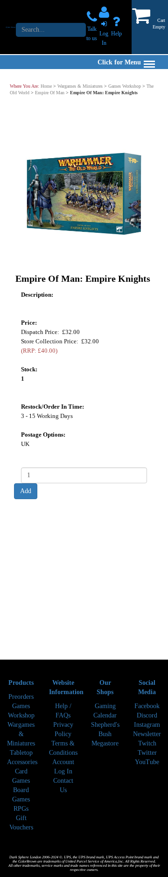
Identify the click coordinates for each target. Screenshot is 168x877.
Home (46, 86)
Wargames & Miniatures (80, 86)
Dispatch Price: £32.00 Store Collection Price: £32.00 (60, 341)
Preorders (21, 696)
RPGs (21, 808)
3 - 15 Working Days (47, 415)
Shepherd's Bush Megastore (105, 734)
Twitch (147, 743)
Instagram (147, 724)
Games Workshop (124, 86)
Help (116, 33)
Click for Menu (119, 62)
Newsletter (147, 734)
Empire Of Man (49, 92)
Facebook (147, 706)
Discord (147, 715)
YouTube (147, 762)
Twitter (147, 752)
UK (25, 443)
